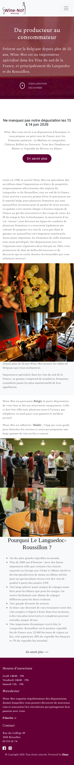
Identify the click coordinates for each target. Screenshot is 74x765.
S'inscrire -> (9, 718)
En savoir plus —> (37, 652)
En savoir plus (37, 158)
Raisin (37, 425)
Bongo (38, 401)
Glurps (65, 754)
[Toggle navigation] (66, 8)
